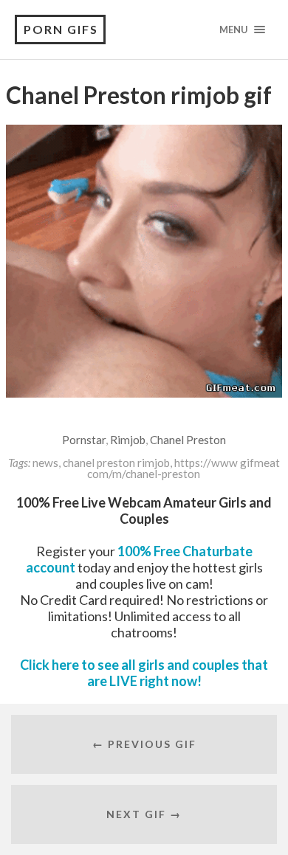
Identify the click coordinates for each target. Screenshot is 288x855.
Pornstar (84, 439)
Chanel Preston (188, 439)
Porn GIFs (61, 29)
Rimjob (127, 439)
